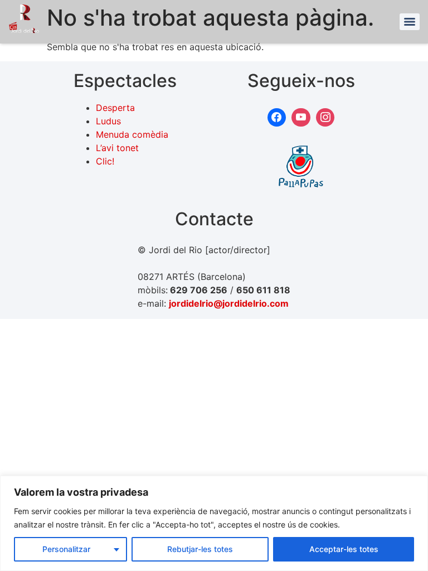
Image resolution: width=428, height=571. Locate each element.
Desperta (115, 107)
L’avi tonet (117, 147)
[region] (214, 523)
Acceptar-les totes (343, 549)
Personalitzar (66, 549)
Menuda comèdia (132, 134)
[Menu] (410, 21)
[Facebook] (277, 117)
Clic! (105, 161)
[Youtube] (301, 117)
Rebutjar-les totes (200, 549)
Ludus (108, 121)
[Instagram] (325, 117)
